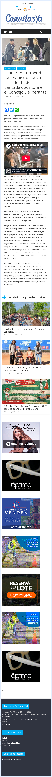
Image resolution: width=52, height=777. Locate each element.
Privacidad (6, 721)
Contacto (6, 717)
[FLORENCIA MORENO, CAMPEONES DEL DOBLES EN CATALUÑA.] (26, 341)
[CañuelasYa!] (26, 15)
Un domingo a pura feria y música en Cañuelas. (24, 330)
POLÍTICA (21, 68)
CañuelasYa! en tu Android (13, 759)
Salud (4, 738)
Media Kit (6, 724)
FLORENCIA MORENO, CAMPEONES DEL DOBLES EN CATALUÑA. (25, 369)
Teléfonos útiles (8, 745)
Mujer (4, 740)
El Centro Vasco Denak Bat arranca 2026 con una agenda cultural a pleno (25, 407)
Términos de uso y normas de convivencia (19, 719)
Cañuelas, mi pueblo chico (13, 743)
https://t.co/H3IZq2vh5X (26, 6)
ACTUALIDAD (10, 68)
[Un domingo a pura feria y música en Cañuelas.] (26, 303)
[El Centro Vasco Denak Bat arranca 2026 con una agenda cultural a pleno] (26, 380)
